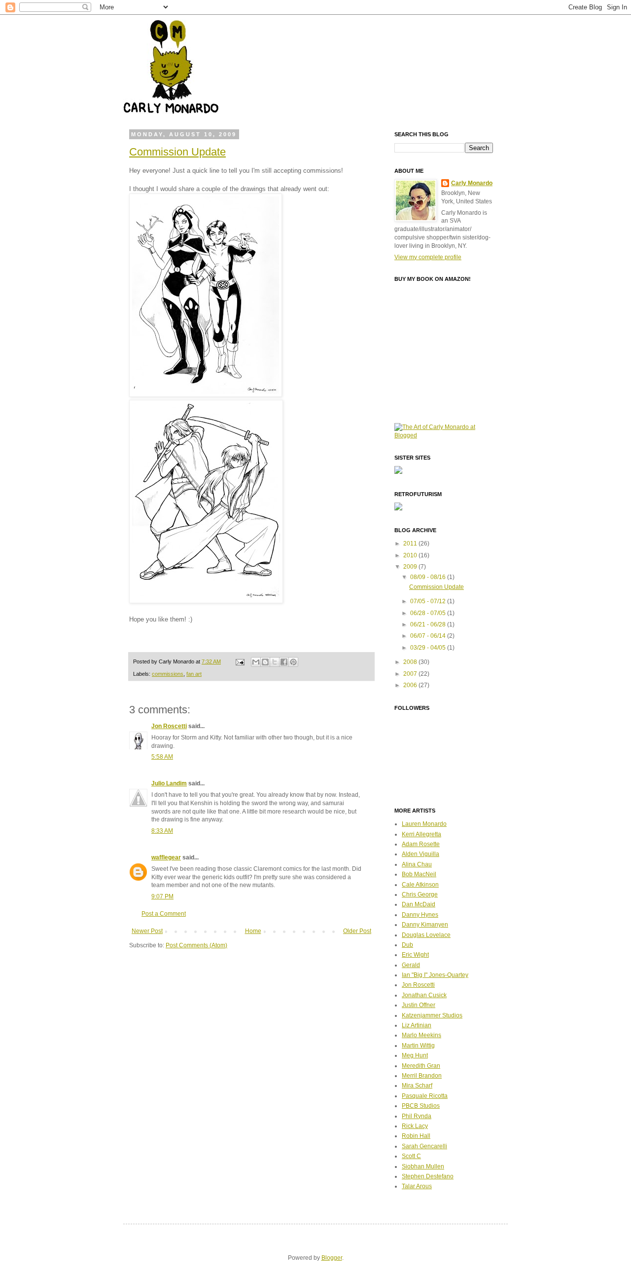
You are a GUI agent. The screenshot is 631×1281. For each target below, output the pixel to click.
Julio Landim (169, 783)
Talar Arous (417, 1186)
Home (253, 931)
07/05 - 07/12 (428, 601)
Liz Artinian (416, 1025)
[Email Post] (239, 661)
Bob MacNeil (419, 874)
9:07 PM (162, 896)
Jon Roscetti (169, 726)
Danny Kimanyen (425, 924)
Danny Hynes (420, 914)
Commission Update (177, 152)
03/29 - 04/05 (428, 647)
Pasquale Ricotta (425, 1095)
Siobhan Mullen (423, 1166)
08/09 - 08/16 (428, 577)
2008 (411, 662)
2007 (411, 673)
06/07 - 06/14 (428, 635)
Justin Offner (418, 1005)
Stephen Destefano (428, 1176)
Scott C (411, 1156)
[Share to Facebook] (284, 662)
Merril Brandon (422, 1075)
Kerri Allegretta (421, 834)
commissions (167, 674)
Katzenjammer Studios (432, 1015)
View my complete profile (427, 257)
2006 (411, 685)
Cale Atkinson (420, 884)
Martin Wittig (418, 1045)
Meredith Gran (421, 1065)
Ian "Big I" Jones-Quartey (435, 974)
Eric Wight (415, 954)
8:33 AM (162, 830)
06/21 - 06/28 (428, 624)
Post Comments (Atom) (196, 945)
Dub (407, 944)
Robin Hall (416, 1135)
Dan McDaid (418, 904)
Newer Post (147, 931)
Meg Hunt (415, 1055)
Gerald (411, 965)
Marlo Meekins (421, 1035)
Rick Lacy (415, 1126)
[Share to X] (275, 662)
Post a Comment (163, 913)
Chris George (420, 894)
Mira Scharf (417, 1085)
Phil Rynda (416, 1116)
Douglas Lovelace (426, 935)
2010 (411, 555)
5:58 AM (162, 756)
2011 (411, 543)
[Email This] (256, 662)
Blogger (331, 1257)
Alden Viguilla (420, 854)
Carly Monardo (471, 183)
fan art (194, 674)
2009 (411, 566)
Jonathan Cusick (424, 995)
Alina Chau (417, 864)
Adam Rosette (421, 844)
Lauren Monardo (424, 823)
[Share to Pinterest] (293, 662)
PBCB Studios (421, 1105)
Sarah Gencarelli (424, 1146)
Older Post (357, 931)
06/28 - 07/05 (428, 613)
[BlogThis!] (265, 662)
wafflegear (166, 857)
